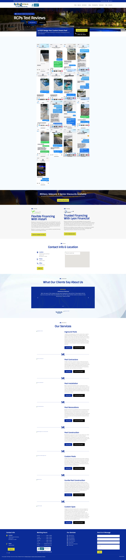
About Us (79, 5)
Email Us (40, 268)
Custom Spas (69, 507)
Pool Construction (71, 432)
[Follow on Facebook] (7, 553)
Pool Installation (71, 383)
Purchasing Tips (95, 5)
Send (100, 552)
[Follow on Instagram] (9, 553)
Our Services (84, 5)
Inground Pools (70, 332)
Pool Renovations (71, 407)
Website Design (28, 556)
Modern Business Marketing (37, 556)
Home (75, 5)
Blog (106, 5)
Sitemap (43, 556)
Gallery (89, 5)
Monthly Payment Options (39, 234)
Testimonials (101, 5)
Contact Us (110, 5)
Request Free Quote (81, 30)
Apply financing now (70, 233)
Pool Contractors (71, 359)
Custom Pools (70, 456)
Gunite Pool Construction (74, 480)
